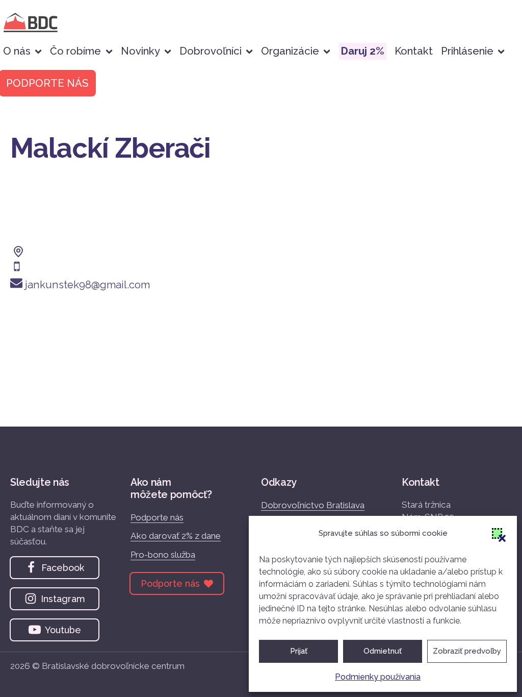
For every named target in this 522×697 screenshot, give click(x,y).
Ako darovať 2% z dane (175, 536)
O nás (17, 51)
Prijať (298, 651)
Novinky (140, 51)
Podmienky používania (378, 677)
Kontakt (414, 51)
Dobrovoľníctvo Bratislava (312, 505)
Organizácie (290, 51)
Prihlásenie (467, 51)
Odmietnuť (382, 651)
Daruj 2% (362, 51)
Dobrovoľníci (210, 51)
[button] (497, 533)
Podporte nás (157, 517)
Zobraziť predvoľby (467, 651)
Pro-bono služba (162, 555)
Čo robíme (75, 51)
